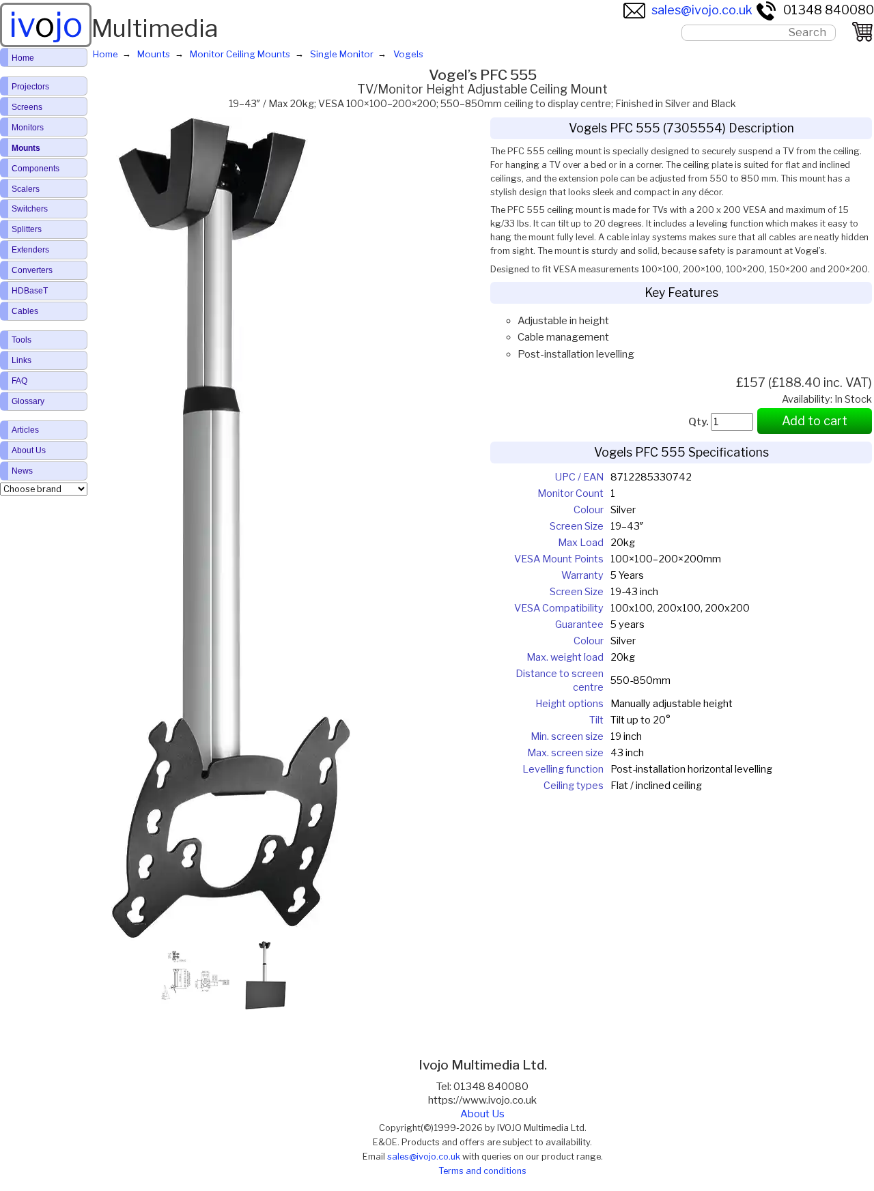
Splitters (27, 229)
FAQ (19, 381)
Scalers (26, 189)
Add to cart (814, 421)
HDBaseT (30, 291)
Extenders (30, 250)
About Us (482, 1114)
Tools (21, 340)
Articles (25, 430)
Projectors (30, 86)
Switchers (30, 209)
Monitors (28, 127)
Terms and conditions (482, 1171)
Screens (27, 107)
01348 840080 (828, 10)
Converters (32, 270)
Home (23, 58)
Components (35, 168)
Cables (25, 311)
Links (21, 360)
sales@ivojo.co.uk (701, 10)
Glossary (28, 401)
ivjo (46, 24)
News (22, 471)
